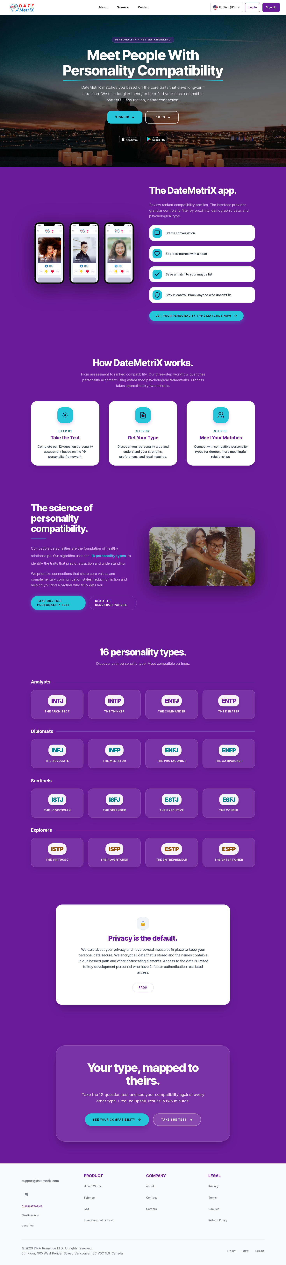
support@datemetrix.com (40, 1181)
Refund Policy (217, 1220)
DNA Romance (30, 1215)
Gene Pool (28, 1225)
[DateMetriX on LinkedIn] (26, 1194)
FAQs (143, 987)
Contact (143, 7)
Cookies (213, 1209)
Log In (252, 7)
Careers (151, 1209)
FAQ (86, 1209)
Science (123, 7)
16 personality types (108, 556)
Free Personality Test (98, 1220)
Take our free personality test (53, 602)
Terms (212, 1197)
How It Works (93, 1186)
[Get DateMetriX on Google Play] (156, 139)
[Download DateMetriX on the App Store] (130, 139)
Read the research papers (111, 602)
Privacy (213, 1186)
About (103, 7)
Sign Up (271, 7)
